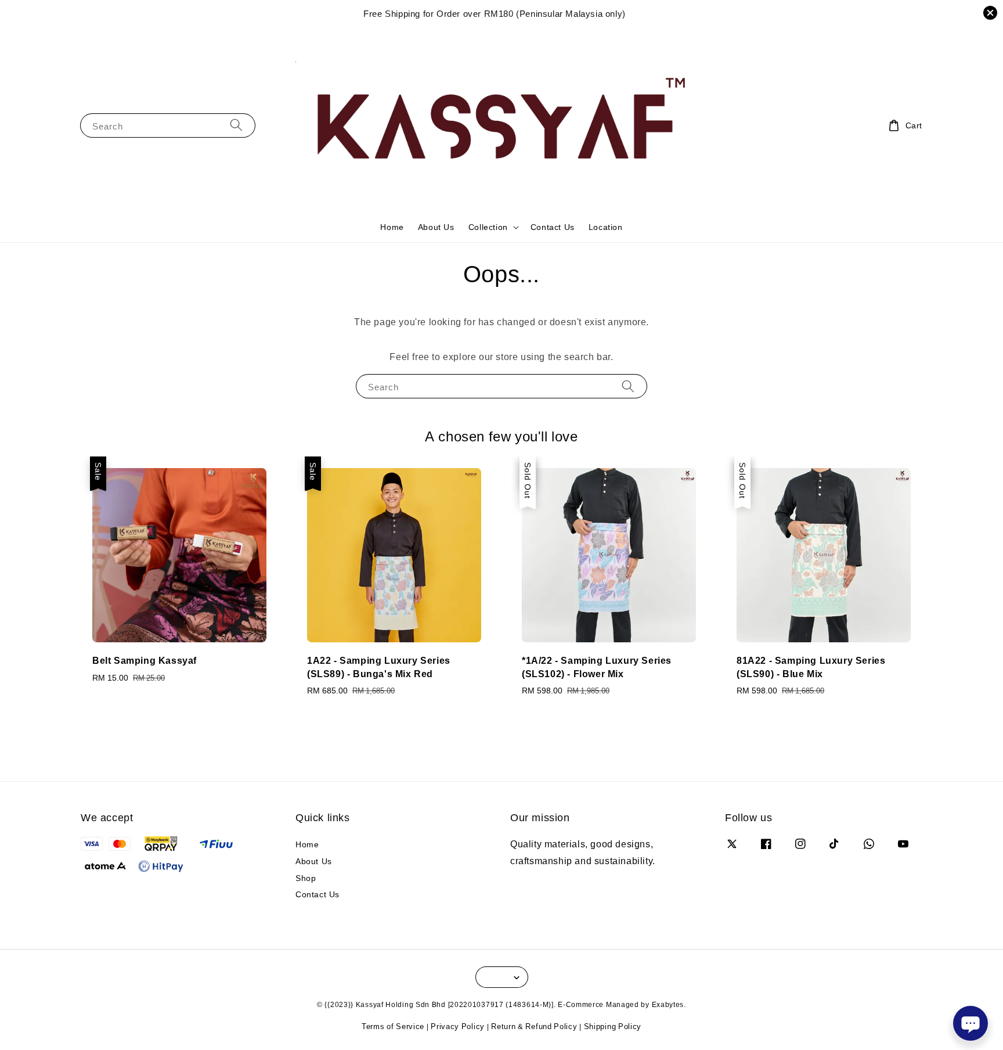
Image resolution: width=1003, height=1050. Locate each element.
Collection (488, 227)
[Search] (236, 125)
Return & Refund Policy (534, 1026)
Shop (305, 877)
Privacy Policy (458, 1026)
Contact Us (553, 226)
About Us (436, 226)
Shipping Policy (613, 1026)
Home (391, 226)
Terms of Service (393, 1026)
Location (606, 226)
